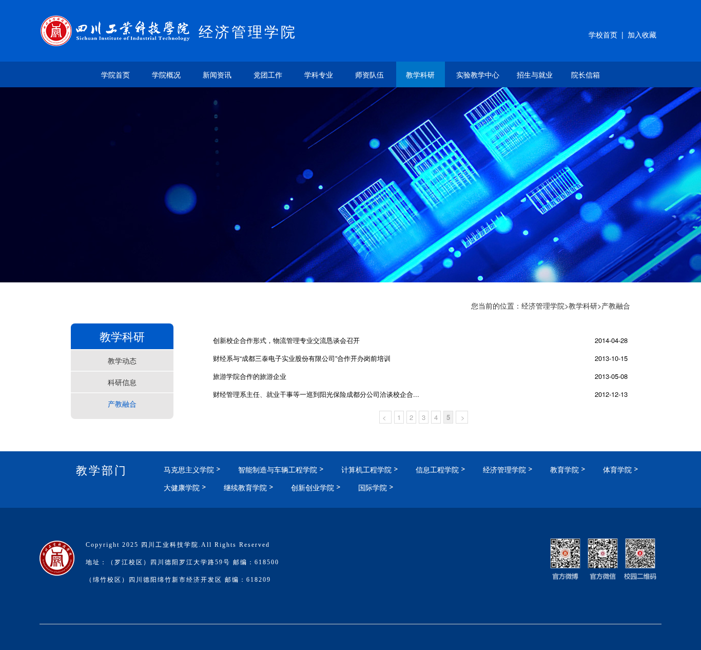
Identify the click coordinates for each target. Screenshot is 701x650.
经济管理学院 (542, 305)
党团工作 (268, 74)
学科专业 (318, 74)
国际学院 (372, 487)
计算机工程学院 (366, 469)
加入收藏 (642, 34)
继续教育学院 (245, 487)
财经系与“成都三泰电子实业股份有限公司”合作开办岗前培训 (302, 358)
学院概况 (166, 74)
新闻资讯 (217, 74)
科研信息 (122, 382)
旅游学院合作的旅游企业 (249, 376)
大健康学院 (182, 487)
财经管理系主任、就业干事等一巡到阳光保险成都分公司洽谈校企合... (316, 394)
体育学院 (617, 469)
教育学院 (564, 469)
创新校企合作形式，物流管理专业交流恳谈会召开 (286, 340)
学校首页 (603, 34)
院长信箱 (585, 74)
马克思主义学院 (189, 469)
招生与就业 (535, 74)
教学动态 (122, 360)
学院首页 (115, 74)
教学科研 (420, 74)
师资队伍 (369, 74)
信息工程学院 (437, 469)
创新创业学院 (312, 487)
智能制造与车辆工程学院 (277, 469)
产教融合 (122, 403)
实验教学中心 (477, 74)
